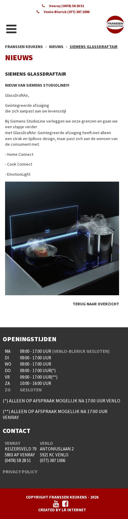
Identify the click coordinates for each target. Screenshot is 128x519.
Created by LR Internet (62, 509)
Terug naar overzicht (96, 304)
